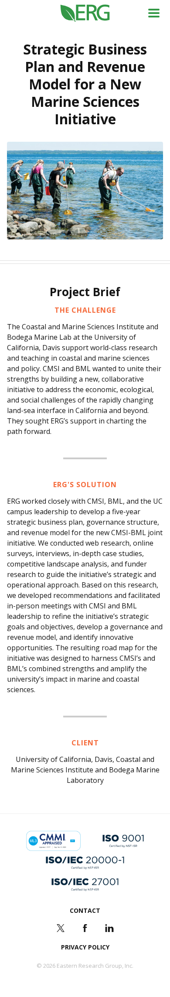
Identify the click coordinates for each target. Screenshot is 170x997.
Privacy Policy (85, 947)
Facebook (85, 928)
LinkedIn (109, 928)
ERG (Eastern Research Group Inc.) (85, 13)
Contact (85, 910)
